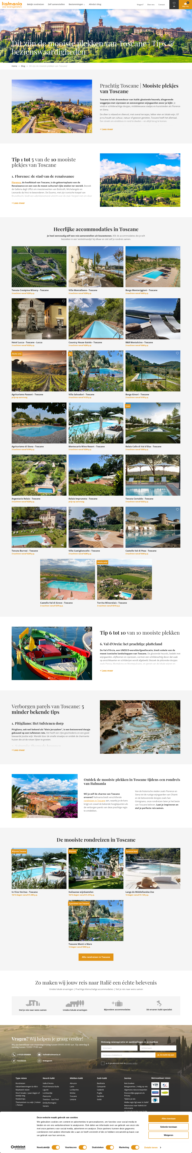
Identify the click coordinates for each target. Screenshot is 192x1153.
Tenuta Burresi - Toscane (25, 551)
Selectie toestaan (168, 1127)
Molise (72, 1093)
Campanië (101, 1087)
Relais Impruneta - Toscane (83, 499)
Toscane (73, 1096)
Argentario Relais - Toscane (26, 499)
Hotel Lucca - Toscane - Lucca (27, 342)
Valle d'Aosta (48, 1083)
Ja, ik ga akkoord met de (121, 1063)
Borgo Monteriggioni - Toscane (141, 290)
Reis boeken (129, 1083)
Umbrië (73, 1099)
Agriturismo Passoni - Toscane (27, 394)
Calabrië (100, 1090)
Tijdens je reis (129, 1099)
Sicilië (99, 1099)
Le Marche (74, 1090)
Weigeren (168, 1135)
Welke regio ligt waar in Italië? (136, 1102)
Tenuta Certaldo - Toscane (139, 499)
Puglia (99, 1093)
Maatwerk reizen (23, 1090)
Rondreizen (20, 1083)
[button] (174, 4)
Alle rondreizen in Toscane (96, 957)
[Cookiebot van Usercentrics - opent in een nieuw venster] (18, 1147)
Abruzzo (73, 1083)
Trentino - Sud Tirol (51, 1099)
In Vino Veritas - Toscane (25, 892)
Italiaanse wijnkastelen (81, 892)
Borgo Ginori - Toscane (137, 394)
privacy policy (131, 1063)
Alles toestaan (169, 1118)
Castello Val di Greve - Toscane (56, 603)
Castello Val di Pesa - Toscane (141, 551)
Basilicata (101, 1083)
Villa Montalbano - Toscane (83, 290)
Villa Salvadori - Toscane (81, 394)
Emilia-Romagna (49, 1103)
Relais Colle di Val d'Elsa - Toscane (143, 446)
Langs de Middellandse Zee (140, 892)
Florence (16, 182)
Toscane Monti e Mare (80, 944)
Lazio (72, 1087)
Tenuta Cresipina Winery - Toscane (30, 290)
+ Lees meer (106, 129)
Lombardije (47, 1093)
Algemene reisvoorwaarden (135, 1090)
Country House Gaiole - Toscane (85, 342)
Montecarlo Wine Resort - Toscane (87, 446)
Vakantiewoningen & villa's (27, 1087)
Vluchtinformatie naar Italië (135, 1111)
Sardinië (100, 1096)
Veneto (46, 1106)
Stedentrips (20, 1099)
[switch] (83, 1147)
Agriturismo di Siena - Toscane (28, 446)
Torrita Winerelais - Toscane (112, 603)
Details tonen (150, 1147)
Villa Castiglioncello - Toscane (84, 551)
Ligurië (45, 1090)
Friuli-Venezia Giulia (51, 1087)
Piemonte (47, 1096)
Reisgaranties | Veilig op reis (136, 1087)
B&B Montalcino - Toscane (139, 342)
